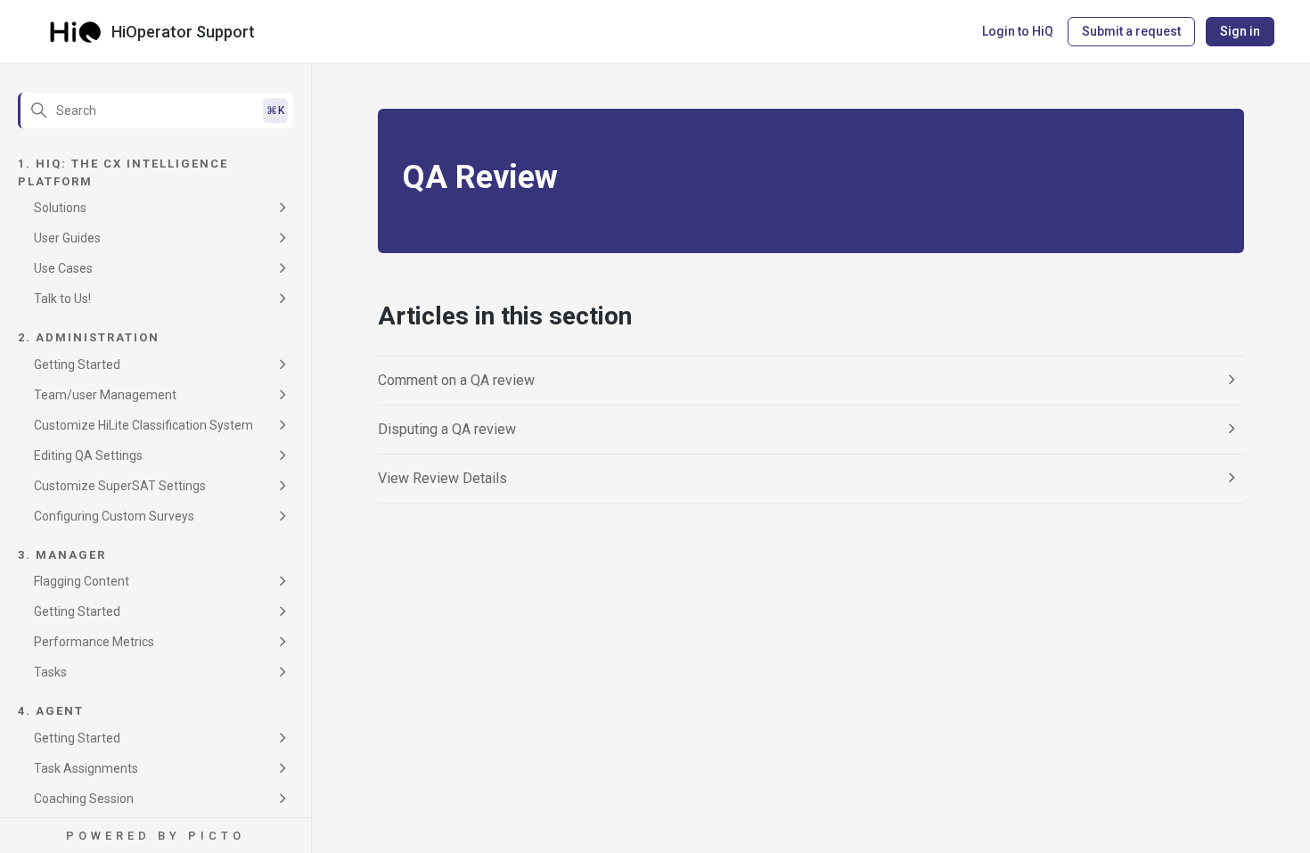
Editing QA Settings (88, 455)
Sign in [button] (1240, 31)
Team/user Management (105, 395)
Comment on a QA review (456, 380)
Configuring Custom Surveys (114, 516)
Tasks (50, 672)
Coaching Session (84, 798)
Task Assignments (86, 768)
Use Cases (63, 268)
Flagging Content (81, 581)
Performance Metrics (94, 642)
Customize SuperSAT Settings (120, 486)
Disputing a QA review (447, 429)
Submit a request (1131, 31)
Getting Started (77, 364)
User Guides (67, 238)
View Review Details (442, 478)
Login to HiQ (1017, 31)
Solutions (60, 208)
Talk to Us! (62, 298)
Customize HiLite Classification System (143, 425)
